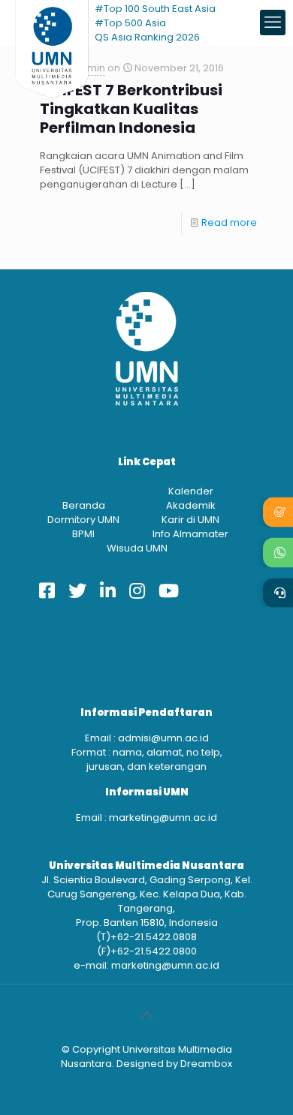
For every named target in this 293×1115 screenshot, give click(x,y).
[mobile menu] (272, 22)
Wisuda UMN (137, 548)
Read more (229, 222)
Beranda (83, 505)
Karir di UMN (190, 519)
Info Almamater (190, 534)
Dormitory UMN (83, 519)
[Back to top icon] (146, 1015)
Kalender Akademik (191, 498)
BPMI (83, 534)
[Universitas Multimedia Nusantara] (51, 22)
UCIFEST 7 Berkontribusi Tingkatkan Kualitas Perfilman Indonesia (131, 109)
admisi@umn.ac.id (163, 738)
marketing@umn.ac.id (163, 817)
